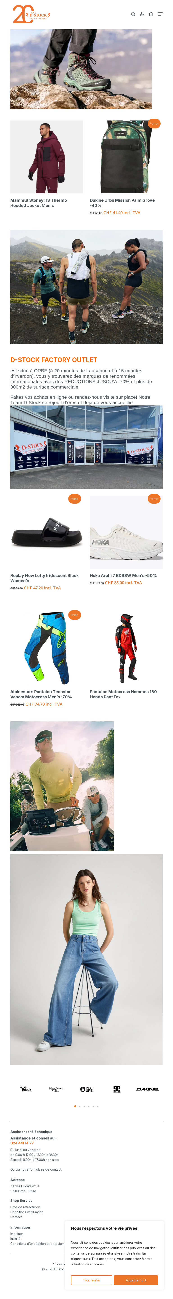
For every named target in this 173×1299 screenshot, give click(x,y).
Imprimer (16, 1234)
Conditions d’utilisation (26, 1212)
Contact (16, 1217)
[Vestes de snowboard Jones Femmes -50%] (131, 156)
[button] (160, 14)
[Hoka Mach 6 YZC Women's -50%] (46, 532)
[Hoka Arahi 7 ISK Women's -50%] (126, 532)
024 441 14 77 (22, 1143)
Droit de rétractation (25, 1207)
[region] (114, 1255)
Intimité (15, 1239)
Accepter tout (136, 1280)
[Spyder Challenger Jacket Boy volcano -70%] (52, 156)
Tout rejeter (91, 1280)
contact (55, 1169)
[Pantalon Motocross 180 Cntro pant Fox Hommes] (46, 648)
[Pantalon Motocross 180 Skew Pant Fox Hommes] (126, 648)
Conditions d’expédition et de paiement (39, 1244)
